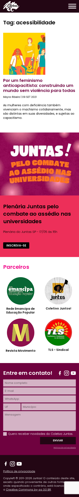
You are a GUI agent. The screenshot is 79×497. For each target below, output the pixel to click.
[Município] (48, 407)
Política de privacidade (65, 447)
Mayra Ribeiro (11, 97)
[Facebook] (59, 373)
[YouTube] (73, 373)
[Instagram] (66, 373)
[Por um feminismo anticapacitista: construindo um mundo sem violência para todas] (24, 73)
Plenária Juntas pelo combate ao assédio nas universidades (37, 214)
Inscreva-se (16, 246)
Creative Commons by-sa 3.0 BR (28, 489)
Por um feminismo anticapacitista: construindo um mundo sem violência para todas (39, 85)
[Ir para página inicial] (11, 10)
